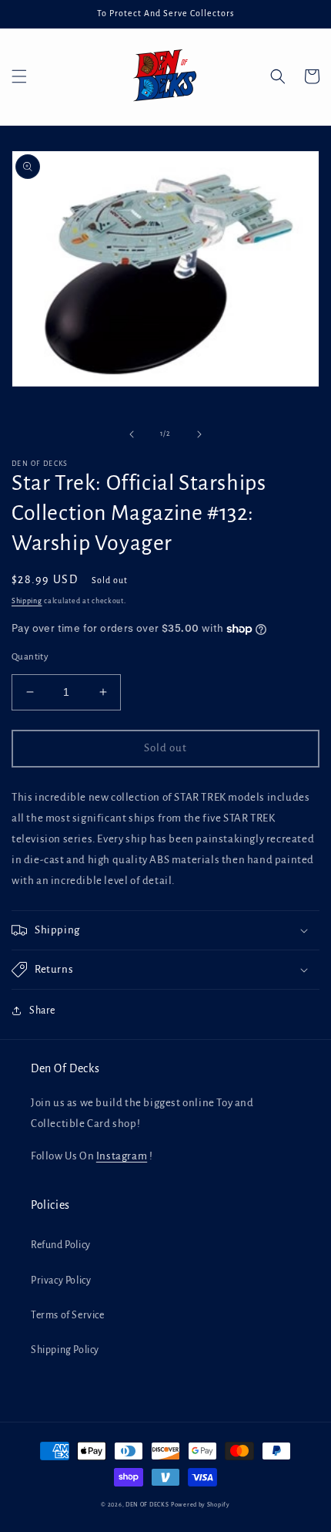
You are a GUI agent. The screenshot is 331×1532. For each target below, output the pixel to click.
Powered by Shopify (200, 1504)
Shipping (27, 601)
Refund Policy (61, 1245)
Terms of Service (68, 1315)
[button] (19, 76)
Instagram (121, 1156)
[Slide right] (199, 434)
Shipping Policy (65, 1350)
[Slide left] (132, 434)
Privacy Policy (61, 1280)
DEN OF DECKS (147, 1504)
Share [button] (42, 1010)
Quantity (30, 657)
